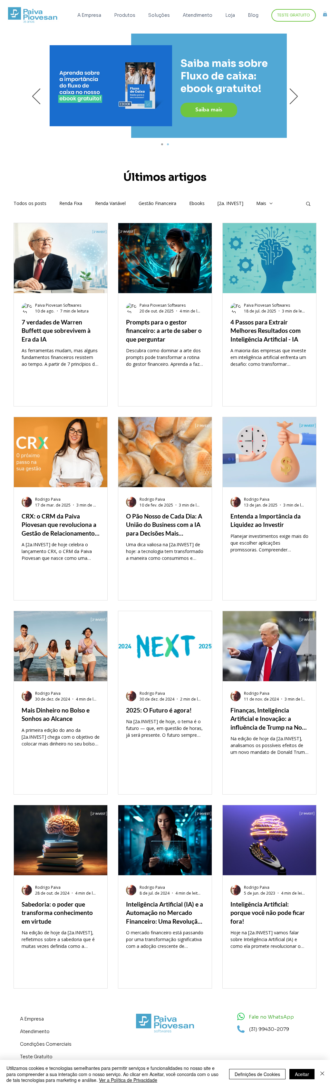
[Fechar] (322, 1074)
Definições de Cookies (257, 1074)
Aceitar (302, 1074)
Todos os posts (30, 203)
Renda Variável (110, 203)
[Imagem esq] (168, 144)
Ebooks (197, 203)
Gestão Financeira (157, 203)
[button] (126, 15)
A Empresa (32, 1019)
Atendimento (35, 1031)
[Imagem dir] (162, 144)
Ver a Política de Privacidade (128, 1080)
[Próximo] (294, 96)
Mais (261, 203)
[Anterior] (36, 96)
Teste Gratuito (36, 1057)
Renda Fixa (70, 203)
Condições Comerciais (46, 1044)
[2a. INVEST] (230, 203)
